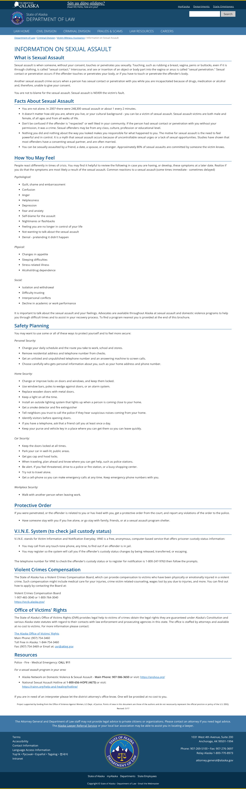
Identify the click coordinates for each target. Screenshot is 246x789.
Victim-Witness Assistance (71, 37)
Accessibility (20, 741)
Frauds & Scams (110, 31)
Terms (16, 737)
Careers (167, 31)
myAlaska (184, 6)
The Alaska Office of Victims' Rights (36, 633)
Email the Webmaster (148, 783)
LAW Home (22, 31)
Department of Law (24, 37)
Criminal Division (77, 31)
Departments (201, 6)
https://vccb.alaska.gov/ (29, 602)
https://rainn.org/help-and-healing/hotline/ (50, 686)
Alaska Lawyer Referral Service (77, 725)
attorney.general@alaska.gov (214, 760)
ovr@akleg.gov (64, 646)
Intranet (17, 758)
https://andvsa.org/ (152, 677)
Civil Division (47, 31)
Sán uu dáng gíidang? (86, 3)
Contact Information (25, 745)
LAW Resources (142, 31)
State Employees (223, 6)
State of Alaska (26, 5)
